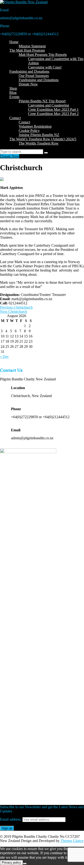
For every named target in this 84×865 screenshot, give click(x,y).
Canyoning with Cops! (45, 67)
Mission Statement (32, 46)
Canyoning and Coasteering (48, 105)
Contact (15, 118)
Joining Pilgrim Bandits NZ (39, 135)
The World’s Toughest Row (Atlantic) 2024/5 (42, 139)
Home (13, 42)
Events (14, 97)
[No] (25, 863)
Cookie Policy (29, 131)
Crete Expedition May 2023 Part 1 (53, 109)
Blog (13, 93)
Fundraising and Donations (29, 71)
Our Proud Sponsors (34, 76)
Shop (13, 88)
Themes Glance (72, 841)
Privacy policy (11, 862)
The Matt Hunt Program (27, 50)
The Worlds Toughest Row (39, 143)
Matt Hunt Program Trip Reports (43, 55)
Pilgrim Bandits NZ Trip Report (42, 101)
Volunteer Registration (35, 126)
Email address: (11, 819)
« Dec (4, 357)
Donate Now (28, 84)
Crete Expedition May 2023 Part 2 (53, 114)
